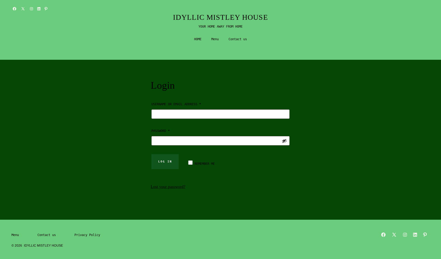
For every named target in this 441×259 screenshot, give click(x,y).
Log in (165, 161)
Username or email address (183, 104)
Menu (215, 39)
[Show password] (284, 140)
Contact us (238, 39)
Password (167, 131)
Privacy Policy (87, 235)
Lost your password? (168, 186)
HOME (197, 39)
